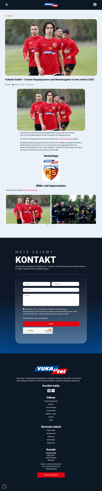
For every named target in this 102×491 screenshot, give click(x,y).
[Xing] (53, 390)
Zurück (10, 16)
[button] (8, 209)
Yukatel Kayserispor (65, 139)
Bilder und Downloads (29, 190)
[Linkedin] (49, 390)
